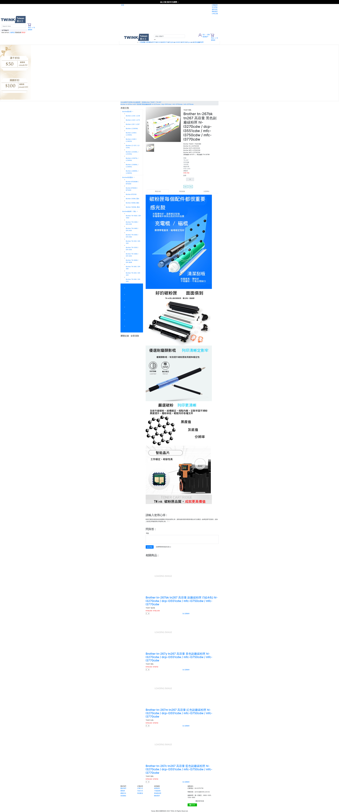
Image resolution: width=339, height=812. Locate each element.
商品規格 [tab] (182, 191)
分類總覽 (142, 42)
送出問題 (149, 547)
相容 (185, 186)
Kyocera (190, 42)
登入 (204, 34)
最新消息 (215, 9)
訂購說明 (215, 5)
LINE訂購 (215, 13)
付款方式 (140, 791)
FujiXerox (173, 42)
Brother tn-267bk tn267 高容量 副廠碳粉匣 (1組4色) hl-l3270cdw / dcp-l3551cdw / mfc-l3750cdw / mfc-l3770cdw (182, 601)
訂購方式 (140, 788)
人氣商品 (12, 32)
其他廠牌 (198, 42)
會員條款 (123, 796)
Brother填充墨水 (127, 177)
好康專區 (148, 42)
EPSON (155, 42)
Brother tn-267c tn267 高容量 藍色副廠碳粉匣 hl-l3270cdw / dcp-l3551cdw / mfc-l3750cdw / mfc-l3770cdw (179, 769)
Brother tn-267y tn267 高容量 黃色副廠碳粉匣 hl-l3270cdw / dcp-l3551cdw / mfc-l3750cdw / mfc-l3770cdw (179, 657)
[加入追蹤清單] (217, 108)
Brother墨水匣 (127, 111)
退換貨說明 (157, 793)
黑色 (190, 186)
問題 (147, 533)
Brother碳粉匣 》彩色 (129, 286)
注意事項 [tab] (206, 191)
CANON (160, 42)
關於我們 (123, 788)
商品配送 (140, 793)
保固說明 (157, 788)
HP (152, 42)
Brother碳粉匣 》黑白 (129, 211)
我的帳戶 (205, 37)
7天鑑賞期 (157, 791)
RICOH (185, 42)
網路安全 (123, 793)
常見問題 (215, 7)
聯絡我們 (215, 11)
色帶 (202, 42)
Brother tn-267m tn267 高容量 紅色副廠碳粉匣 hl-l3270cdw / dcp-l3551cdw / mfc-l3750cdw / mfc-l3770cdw (179, 713)
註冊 (208, 34)
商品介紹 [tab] (158, 191)
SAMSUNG (179, 42)
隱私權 (123, 791)
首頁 (122, 5)
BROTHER (166, 42)
